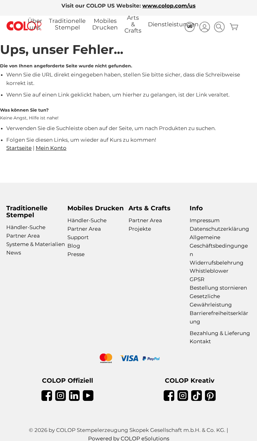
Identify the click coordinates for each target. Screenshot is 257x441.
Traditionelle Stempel (67, 24)
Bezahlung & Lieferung (220, 333)
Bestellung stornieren (218, 288)
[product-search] (219, 27)
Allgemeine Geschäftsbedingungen (219, 245)
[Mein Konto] (204, 28)
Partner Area (23, 236)
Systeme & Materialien (35, 244)
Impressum (205, 220)
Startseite (19, 148)
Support (78, 237)
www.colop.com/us (169, 6)
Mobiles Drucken (105, 24)
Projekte (139, 229)
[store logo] (24, 26)
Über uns (35, 24)
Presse (76, 254)
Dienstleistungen (173, 24)
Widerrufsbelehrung (217, 263)
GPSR (197, 279)
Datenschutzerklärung (219, 229)
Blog (73, 246)
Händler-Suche (25, 227)
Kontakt (200, 341)
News (13, 252)
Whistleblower (209, 271)
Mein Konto (51, 148)
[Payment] (128, 359)
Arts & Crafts (132, 24)
